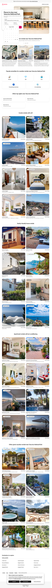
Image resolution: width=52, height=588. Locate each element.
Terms (27, 586)
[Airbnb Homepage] (4, 4)
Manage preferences (37, 581)
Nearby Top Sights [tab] (5, 557)
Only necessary (25, 581)
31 (7, 41)
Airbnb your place (45, 4)
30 (5, 41)
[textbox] (8, 24)
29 (17, 39)
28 (15, 39)
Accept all (14, 581)
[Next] (27, 43)
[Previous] (24, 43)
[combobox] (13, 20)
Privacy (24, 586)
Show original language (34, 1)
